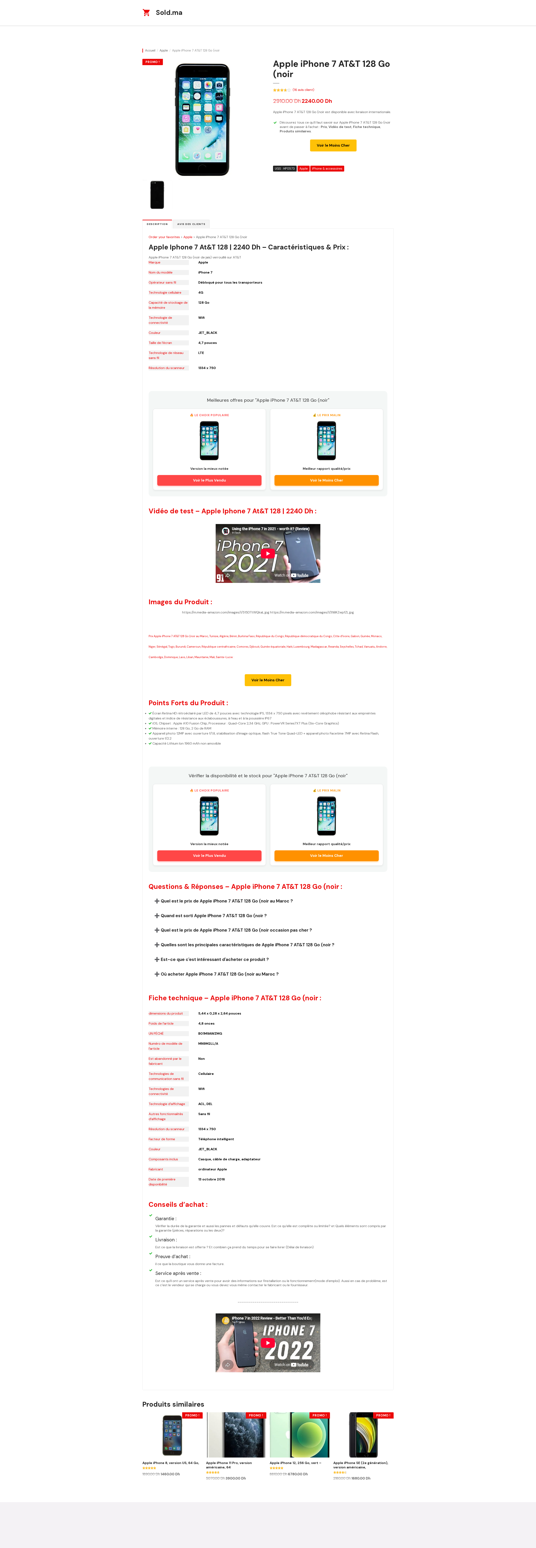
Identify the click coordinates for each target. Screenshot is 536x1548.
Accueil (150, 51)
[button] (268, 900)
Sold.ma (169, 12)
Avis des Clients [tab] (191, 224)
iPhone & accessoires (327, 168)
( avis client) (303, 90)
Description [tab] (157, 224)
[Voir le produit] (209, 440)
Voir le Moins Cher (333, 145)
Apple (164, 51)
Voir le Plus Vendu (209, 480)
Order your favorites (164, 237)
